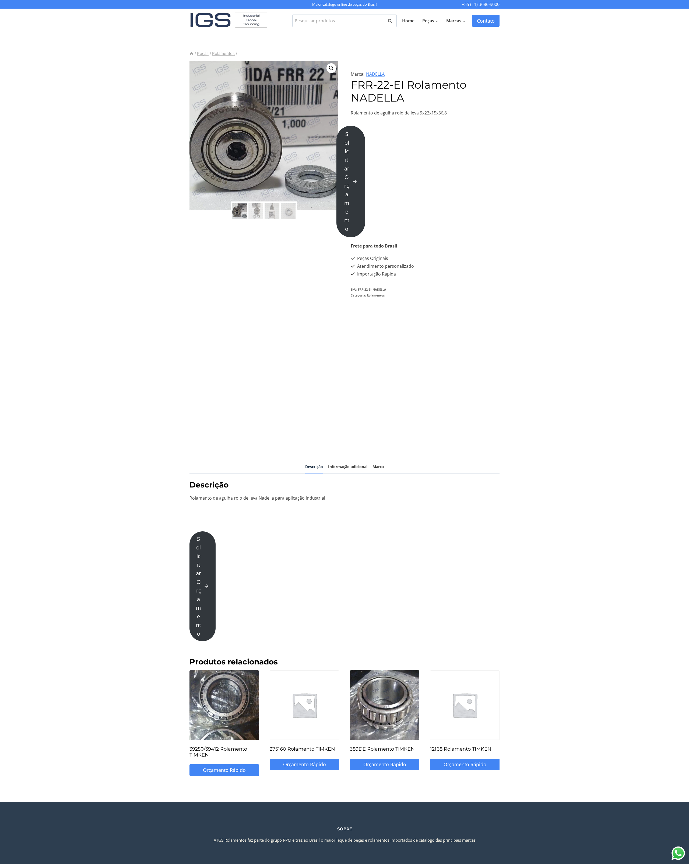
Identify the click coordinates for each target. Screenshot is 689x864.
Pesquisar (391, 21)
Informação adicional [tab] (347, 466)
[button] (331, 68)
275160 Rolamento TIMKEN (302, 749)
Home (408, 21)
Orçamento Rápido (224, 770)
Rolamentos (376, 295)
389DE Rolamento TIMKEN (382, 749)
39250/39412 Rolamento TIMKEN (218, 752)
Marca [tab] (378, 466)
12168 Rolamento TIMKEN (460, 749)
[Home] (191, 53)
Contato (486, 21)
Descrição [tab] (314, 466)
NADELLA (375, 74)
